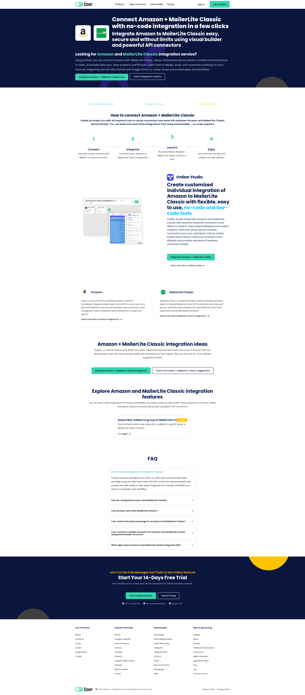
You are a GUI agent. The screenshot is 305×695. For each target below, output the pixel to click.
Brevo (195, 639)
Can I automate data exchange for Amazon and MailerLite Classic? (148, 521)
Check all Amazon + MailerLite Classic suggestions (183, 370)
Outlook (118, 665)
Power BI (118, 656)
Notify (78, 635)
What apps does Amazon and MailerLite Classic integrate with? (146, 545)
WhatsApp (159, 635)
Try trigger (123, 433)
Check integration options (147, 76)
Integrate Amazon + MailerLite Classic (191, 257)
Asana (118, 673)
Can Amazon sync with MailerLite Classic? (134, 510)
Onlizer (78, 656)
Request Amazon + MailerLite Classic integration (121, 370)
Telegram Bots (161, 652)
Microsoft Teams (162, 665)
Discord (157, 656)
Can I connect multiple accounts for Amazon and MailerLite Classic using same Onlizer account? (148, 533)
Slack (156, 661)
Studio (78, 648)
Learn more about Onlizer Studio (186, 265)
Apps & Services (138, 4)
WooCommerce (122, 643)
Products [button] (119, 4)
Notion (118, 635)
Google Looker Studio (124, 661)
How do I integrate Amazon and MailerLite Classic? (139, 500)
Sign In (201, 4)
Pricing (170, 4)
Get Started (219, 4)
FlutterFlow (198, 652)
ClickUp (118, 648)
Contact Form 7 (200, 673)
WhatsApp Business (163, 639)
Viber (156, 673)
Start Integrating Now (140, 595)
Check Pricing (168, 595)
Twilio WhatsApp (161, 643)
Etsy (195, 665)
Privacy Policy (223, 689)
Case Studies (156, 4)
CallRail (196, 635)
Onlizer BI (79, 639)
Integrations (81, 652)
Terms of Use (208, 689)
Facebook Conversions (203, 648)
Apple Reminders (201, 661)
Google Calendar (123, 639)
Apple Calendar (200, 656)
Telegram (158, 648)
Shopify (196, 643)
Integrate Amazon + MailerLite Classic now (102, 76)
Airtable (118, 652)
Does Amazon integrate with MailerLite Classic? (137, 471)
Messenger (159, 669)
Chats (78, 643)
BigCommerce (121, 669)
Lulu (195, 669)
